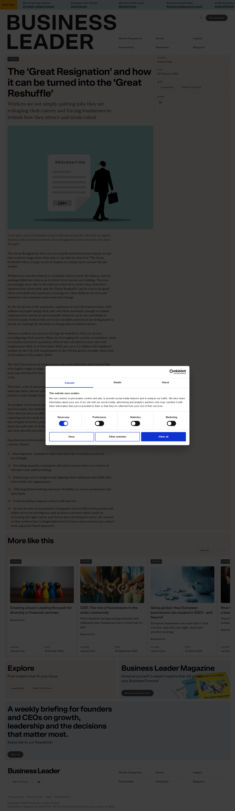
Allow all (163, 436)
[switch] (99, 423)
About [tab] (165, 382)
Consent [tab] (69, 382)
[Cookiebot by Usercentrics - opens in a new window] (172, 372)
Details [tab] (117, 382)
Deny (71, 436)
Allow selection (117, 436)
